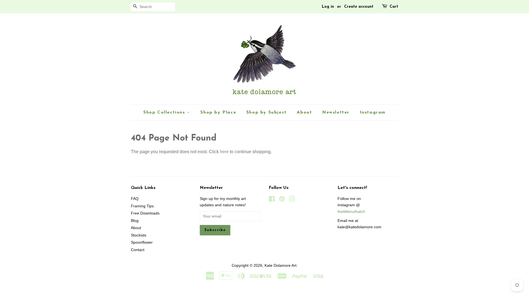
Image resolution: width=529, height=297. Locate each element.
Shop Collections (165, 112)
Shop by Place (218, 112)
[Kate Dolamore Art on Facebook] (272, 200)
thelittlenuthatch (351, 212)
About (304, 112)
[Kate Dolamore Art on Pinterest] (282, 200)
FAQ (135, 199)
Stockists (138, 235)
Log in (328, 7)
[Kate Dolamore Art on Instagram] (292, 200)
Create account (358, 7)
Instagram (373, 112)
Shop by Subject (266, 112)
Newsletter (336, 112)
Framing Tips (142, 206)
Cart (394, 7)
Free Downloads (145, 213)
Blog (135, 221)
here (224, 151)
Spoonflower (142, 242)
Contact (137, 250)
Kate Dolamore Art (280, 265)
